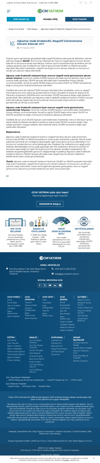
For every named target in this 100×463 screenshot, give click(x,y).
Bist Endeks (65, 314)
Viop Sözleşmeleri (47, 306)
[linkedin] (55, 285)
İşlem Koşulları (13, 316)
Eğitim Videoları (14, 346)
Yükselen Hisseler (67, 324)
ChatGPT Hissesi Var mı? (57, 380)
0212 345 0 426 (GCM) (65, 269)
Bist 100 (63, 311)
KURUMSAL (57, 337)
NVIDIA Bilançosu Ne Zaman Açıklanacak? (26, 380)
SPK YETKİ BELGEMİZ (15, 230)
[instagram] (60, 285)
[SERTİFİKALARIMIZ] (84, 221)
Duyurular (55, 354)
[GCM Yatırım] (50, 12)
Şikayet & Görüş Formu (84, 304)
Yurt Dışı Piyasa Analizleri (36, 346)
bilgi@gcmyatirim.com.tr (67, 274)
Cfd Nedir (11, 308)
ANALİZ (33, 337)
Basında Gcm (57, 346)
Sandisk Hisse (44, 386)
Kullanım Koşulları (63, 431)
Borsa (62, 302)
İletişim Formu (84, 300)
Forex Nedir (12, 303)
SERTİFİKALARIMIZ (84, 229)
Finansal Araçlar (36, 356)
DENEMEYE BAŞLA (50, 203)
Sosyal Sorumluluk (59, 349)
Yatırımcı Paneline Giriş (81, 352)
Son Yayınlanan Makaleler (18, 377)
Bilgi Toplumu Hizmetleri (43, 431)
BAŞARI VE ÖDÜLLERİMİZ (38, 230)
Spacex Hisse (13, 386)
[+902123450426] (85, 3)
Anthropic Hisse (29, 386)
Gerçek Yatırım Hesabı (82, 348)
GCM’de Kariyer (57, 351)
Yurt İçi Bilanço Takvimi (35, 371)
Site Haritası (83, 316)
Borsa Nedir (65, 305)
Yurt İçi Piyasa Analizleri (35, 341)
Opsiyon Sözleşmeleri (30, 309)
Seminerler (12, 340)
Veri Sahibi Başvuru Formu (80, 441)
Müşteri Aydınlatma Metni (19, 441)
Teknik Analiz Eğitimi (16, 351)
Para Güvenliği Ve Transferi (80, 357)
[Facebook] (40, 285)
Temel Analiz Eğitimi (16, 354)
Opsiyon (28, 302)
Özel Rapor (32, 29)
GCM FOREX (13, 297)
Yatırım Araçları (13, 305)
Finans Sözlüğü (13, 360)
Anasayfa (12, 431)
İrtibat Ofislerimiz (85, 308)
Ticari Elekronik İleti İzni (58, 441)
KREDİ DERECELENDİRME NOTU (61, 231)
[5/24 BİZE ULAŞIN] (80, 3)
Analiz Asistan (35, 362)
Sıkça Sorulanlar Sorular (84, 312)
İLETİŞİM (82, 297)
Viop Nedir (46, 303)
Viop (44, 300)
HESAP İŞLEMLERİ (78, 338)
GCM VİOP (47, 297)
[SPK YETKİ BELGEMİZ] (16, 221)
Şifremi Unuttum (80, 361)
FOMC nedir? (76, 380)
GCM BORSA (63, 298)
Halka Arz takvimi (67, 327)
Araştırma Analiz (16, 29)
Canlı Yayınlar (13, 343)
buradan (66, 460)
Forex (9, 300)
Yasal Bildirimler (24, 431)
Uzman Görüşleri (36, 350)
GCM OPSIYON (30, 298)
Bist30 (26, 61)
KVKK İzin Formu (39, 441)
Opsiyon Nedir (31, 305)
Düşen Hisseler (66, 322)
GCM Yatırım (25, 450)
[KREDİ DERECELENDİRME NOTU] (61, 221)
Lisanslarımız (56, 340)
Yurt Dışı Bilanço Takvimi (36, 365)
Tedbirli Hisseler (66, 330)
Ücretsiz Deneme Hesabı (80, 344)
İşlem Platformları (12, 312)
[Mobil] (8, 11)
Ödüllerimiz (56, 343)
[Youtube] (50, 285)
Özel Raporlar (35, 353)
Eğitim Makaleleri (14, 349)
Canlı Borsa (65, 308)
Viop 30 (45, 311)
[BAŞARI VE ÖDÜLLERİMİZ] (38, 221)
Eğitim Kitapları (14, 357)
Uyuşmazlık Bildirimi (82, 319)
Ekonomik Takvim (37, 359)
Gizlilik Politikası (79, 431)
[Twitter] (45, 285)
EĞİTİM (10, 337)
